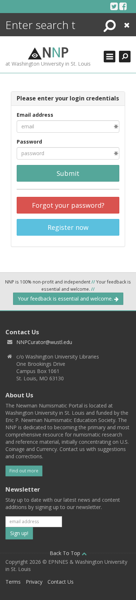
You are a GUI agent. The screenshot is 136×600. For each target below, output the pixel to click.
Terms (13, 581)
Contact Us (61, 581)
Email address (35, 114)
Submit (68, 173)
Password (29, 141)
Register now (68, 227)
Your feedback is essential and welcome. (66, 298)
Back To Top (66, 553)
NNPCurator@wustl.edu (44, 342)
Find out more (23, 471)
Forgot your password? (68, 205)
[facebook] (123, 6)
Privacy (34, 581)
